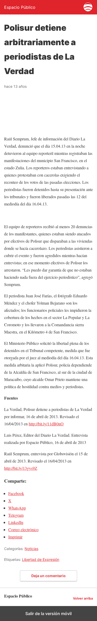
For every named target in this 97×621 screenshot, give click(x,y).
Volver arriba (83, 598)
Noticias (31, 548)
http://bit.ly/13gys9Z (20, 468)
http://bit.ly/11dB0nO (46, 423)
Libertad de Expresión (40, 559)
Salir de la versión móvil (48, 613)
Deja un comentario (48, 576)
